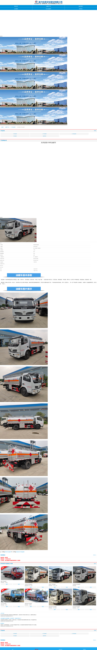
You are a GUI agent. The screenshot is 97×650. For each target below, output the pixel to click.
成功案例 (16, 8)
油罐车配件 (44, 136)
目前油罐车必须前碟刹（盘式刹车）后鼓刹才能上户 (11, 618)
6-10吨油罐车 (13, 127)
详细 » (95, 130)
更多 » (95, 563)
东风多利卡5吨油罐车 (20, 551)
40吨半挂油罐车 (8, 551)
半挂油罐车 (15, 136)
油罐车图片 (81, 6)
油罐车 (2, 127)
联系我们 (81, 8)
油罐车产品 (48, 6)
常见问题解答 (48, 8)
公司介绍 (2, 613)
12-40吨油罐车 (74, 133)
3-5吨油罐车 (15, 133)
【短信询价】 (60, 649)
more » (94, 555)
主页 (12, 649)
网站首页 (16, 6)
